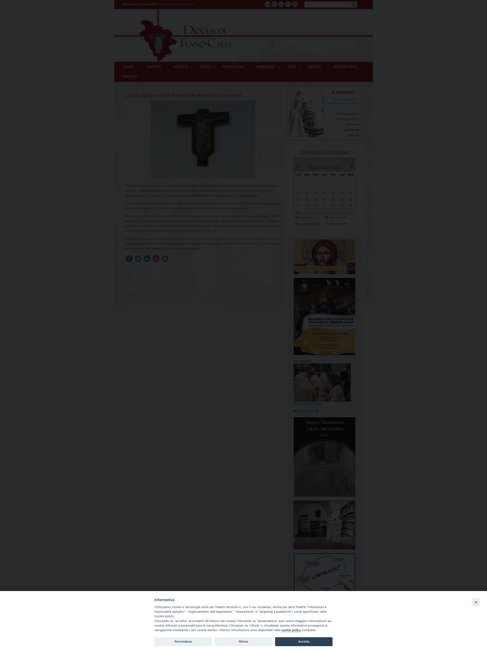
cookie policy (291, 630)
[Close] (476, 602)
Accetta (303, 641)
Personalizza (183, 641)
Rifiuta (243, 641)
